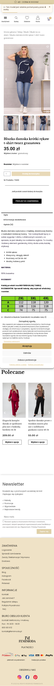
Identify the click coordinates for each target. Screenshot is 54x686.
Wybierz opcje (12, 442)
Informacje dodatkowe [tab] (15, 219)
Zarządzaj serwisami (12, 341)
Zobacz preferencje (27, 360)
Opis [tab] (6, 215)
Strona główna (10, 32)
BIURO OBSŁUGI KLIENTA (16, 616)
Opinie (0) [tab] (8, 224)
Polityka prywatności (35, 365)
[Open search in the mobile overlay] (16, 17)
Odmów (27, 353)
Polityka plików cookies (18, 365)
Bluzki (26, 32)
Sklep (20, 32)
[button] (4, 412)
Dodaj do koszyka (30, 173)
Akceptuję (27, 346)
